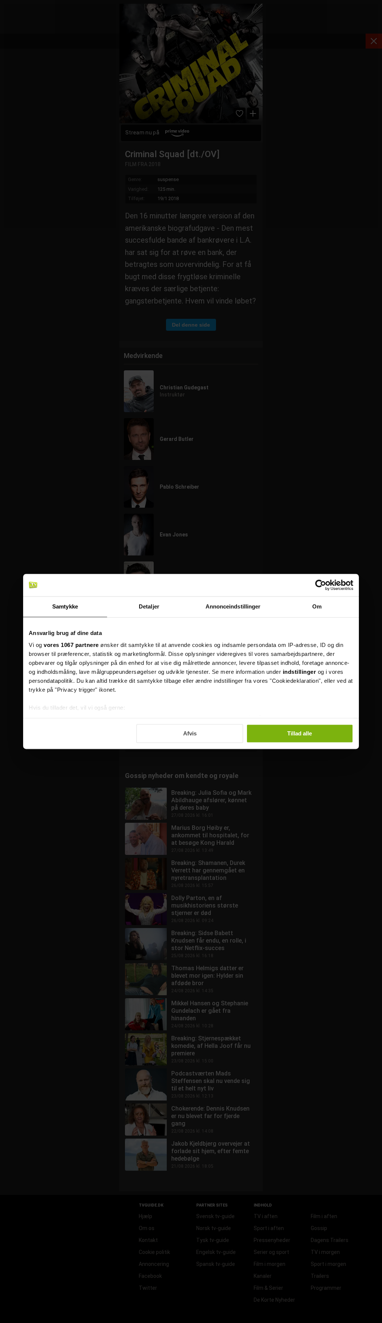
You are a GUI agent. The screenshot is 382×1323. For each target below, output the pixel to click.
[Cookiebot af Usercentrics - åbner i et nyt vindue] (320, 585)
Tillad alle (299, 733)
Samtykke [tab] (65, 606)
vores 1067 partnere (71, 645)
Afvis (190, 733)
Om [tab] (317, 606)
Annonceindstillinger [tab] (233, 606)
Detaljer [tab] (149, 606)
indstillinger (299, 672)
